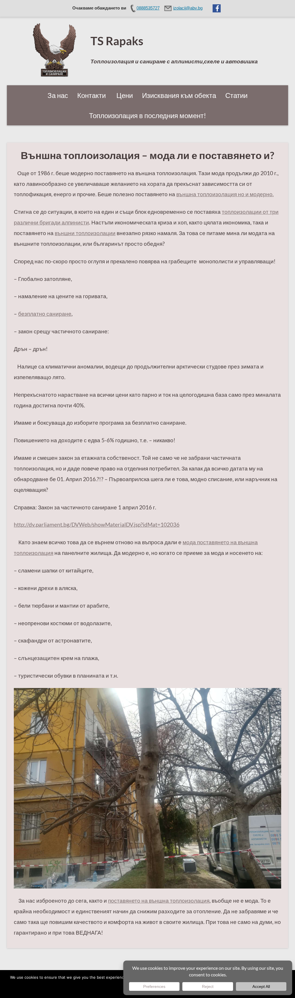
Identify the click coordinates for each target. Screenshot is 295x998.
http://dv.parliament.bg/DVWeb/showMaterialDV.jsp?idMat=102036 (96, 524)
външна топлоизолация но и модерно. (225, 194)
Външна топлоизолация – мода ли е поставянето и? (147, 155)
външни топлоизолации (85, 233)
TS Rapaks (116, 41)
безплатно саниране (44, 313)
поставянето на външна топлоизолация (158, 900)
